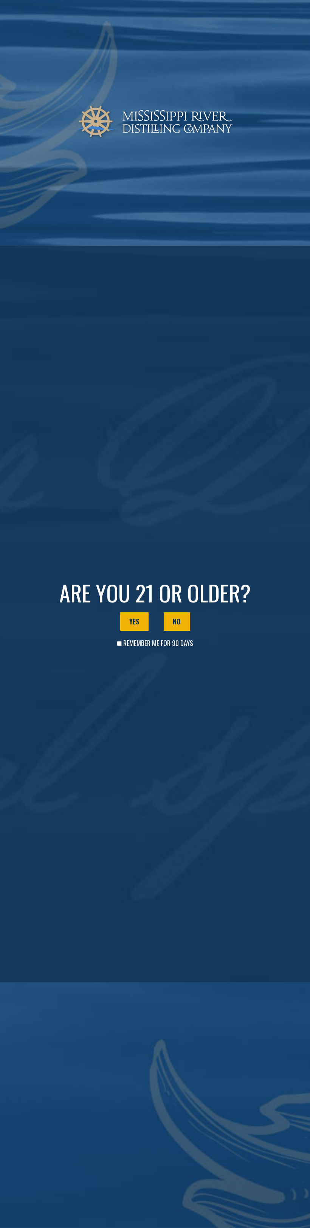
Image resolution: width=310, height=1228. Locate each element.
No (177, 621)
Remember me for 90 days (158, 643)
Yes (134, 621)
